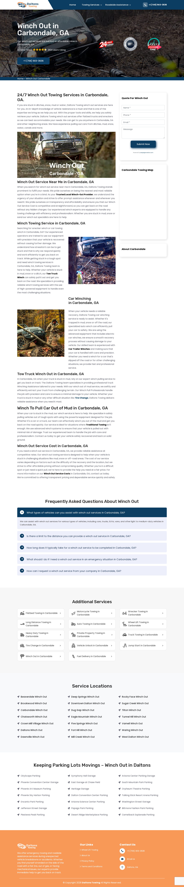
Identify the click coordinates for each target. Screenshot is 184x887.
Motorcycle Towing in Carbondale (88, 613)
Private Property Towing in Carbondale (91, 635)
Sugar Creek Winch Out (135, 703)
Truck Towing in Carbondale (143, 634)
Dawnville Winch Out (32, 736)
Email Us (131, 859)
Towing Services (90, 4)
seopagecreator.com (146, 152)
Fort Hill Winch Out (81, 730)
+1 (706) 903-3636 (157, 4)
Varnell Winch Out (132, 723)
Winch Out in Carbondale (39, 656)
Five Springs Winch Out (84, 723)
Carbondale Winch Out (34, 710)
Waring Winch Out (132, 730)
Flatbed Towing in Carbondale (42, 613)
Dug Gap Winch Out (82, 710)
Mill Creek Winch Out (83, 736)
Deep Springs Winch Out (85, 696)
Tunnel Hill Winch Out (134, 716)
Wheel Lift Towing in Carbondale (138, 624)
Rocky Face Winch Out (135, 696)
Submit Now (143, 144)
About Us (85, 855)
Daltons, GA (132, 867)
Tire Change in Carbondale (40, 645)
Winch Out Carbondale (38, 78)
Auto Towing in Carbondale (91, 623)
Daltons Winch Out (31, 730)
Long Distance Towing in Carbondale (38, 624)
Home (72, 4)
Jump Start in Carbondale (142, 645)
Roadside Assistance (116, 4)
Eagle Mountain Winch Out (86, 716)
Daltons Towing (91, 882)
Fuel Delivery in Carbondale (91, 656)
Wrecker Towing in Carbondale (138, 613)
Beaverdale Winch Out (34, 696)
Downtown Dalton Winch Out (88, 703)
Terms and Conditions (91, 866)
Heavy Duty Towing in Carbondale (37, 635)
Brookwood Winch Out (34, 703)
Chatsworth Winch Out (34, 716)
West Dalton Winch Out (135, 736)
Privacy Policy (87, 861)
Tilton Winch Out (131, 710)
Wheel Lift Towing (89, 850)
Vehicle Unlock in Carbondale (92, 645)
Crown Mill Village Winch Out (37, 723)
